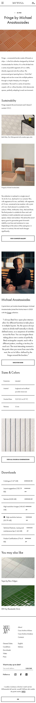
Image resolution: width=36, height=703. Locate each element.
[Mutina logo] (10, 629)
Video (5, 653)
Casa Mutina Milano (25, 630)
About (20, 627)
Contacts (21, 637)
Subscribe (29, 668)
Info (23, 691)
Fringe (9, 313)
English (20, 643)
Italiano (20, 647)
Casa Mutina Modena (25, 634)
